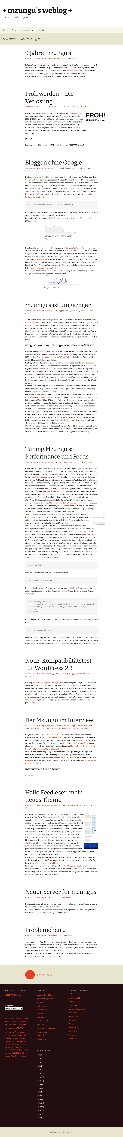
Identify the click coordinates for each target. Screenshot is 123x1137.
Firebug (47, 531)
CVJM (6, 1024)
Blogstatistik (61, 168)
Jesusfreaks (72, 1020)
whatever (50, 726)
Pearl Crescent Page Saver (74, 866)
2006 (38, 1107)
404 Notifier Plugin (68, 420)
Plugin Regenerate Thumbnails (38, 397)
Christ (90, 726)
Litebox (54, 837)
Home (4, 30)
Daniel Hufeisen (42, 1010)
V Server (53, 897)
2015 (38, 1073)
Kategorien (9, 1006)
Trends (58, 728)
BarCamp (66, 726)
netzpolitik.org (73, 1027)
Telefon (13, 1047)
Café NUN (71, 1002)
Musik (20, 1041)
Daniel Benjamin (13, 1024)
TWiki (22, 1047)
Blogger (73, 726)
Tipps (17, 1047)
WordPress (71, 70)
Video (13, 1050)
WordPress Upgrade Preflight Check (49, 682)
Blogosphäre (81, 743)
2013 (38, 1081)
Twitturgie (72, 1035)
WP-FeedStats (63, 505)
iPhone (19, 1035)
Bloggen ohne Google (53, 162)
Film (6, 1029)
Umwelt (79, 107)
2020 (38, 1055)
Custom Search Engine (54, 737)
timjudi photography (44, 1032)
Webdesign (8, 1053)
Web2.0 (72, 728)
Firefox (70, 805)
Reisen (26, 1042)
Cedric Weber (72, 58)
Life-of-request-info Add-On (46, 863)
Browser (14, 1021)
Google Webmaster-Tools (79, 248)
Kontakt (41, 30)
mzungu (53, 58)
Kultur (52, 107)
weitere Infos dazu (83, 740)
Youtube (23, 1056)
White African (41, 1039)
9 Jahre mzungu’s (48, 53)
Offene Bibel (72, 1031)
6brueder (40, 1002)
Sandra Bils (56, 749)
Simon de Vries (89, 746)
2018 (38, 1062)
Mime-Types (78, 588)
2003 (38, 1118)
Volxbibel (65, 728)
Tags (51, 474)
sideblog (50, 674)
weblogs (50, 311)
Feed (60, 477)
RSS (65, 462)
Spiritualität (72, 107)
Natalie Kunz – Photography (46, 1028)
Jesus (24, 1035)
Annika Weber (41, 1006)
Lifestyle (64, 107)
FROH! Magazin (73, 1016)
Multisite (79, 70)
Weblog (59, 58)
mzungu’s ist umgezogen (58, 305)
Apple (12, 1019)
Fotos (14, 30)
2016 (38, 1070)
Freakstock (72, 1013)
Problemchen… (45, 930)
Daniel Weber (41, 1013)
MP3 (14, 1041)
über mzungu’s (27, 30)
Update (80, 674)
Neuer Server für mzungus (60, 891)
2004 (38, 1114)
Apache (60, 462)
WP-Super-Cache (40, 259)
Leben (57, 107)
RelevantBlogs (45, 728)
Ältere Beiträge (40, 974)
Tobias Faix (40, 1036)
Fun (17, 1032)
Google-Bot (30, 180)
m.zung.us (42, 58)
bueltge (31, 702)
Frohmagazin (74, 113)
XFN (37, 368)
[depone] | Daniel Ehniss (45, 995)
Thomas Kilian (76, 746)
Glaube (22, 1032)
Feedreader (50, 485)
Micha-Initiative (73, 1024)
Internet (14, 1035)
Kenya (15, 1038)
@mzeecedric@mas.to (45, 999)
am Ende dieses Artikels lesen (66, 757)
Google (69, 168)
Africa (60, 726)
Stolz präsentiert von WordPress (61, 1132)
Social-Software (41, 477)
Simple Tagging (31, 700)
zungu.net (56, 322)
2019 (38, 1058)
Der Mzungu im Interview (59, 720)
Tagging (73, 674)
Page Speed (86, 534)
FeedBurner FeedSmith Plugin (55, 491)
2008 (38, 1099)
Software (20, 1044)
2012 (38, 1084)
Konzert (22, 1038)
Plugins (67, 674)
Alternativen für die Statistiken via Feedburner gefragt (71, 503)
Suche (53, 728)
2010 (38, 1092)
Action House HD (74, 998)
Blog (66, 805)
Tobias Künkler (42, 749)
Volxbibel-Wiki (73, 1039)
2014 (38, 1077)
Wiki (22, 1053)
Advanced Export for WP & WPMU (55, 357)
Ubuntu (70, 462)
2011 (38, 1088)
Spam (26, 1045)
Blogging (61, 311)
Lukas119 (54, 734)
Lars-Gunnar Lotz (43, 1021)
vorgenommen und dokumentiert (42, 268)
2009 (38, 1096)
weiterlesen (31, 775)
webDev (50, 168)
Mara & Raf (40, 1024)
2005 (38, 1110)
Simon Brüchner (31, 514)
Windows (7, 1056)
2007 (69, 67)
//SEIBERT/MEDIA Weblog (13, 995)
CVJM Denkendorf (74, 1005)
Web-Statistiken (79, 168)
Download (28, 728)
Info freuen (45, 912)
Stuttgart (7, 1047)
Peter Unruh (30, 749)
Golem (93, 262)
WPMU (82, 311)
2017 (38, 1066)
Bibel (22, 1019)
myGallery (67, 837)
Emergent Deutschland (76, 1009)
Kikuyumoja (41, 1017)
